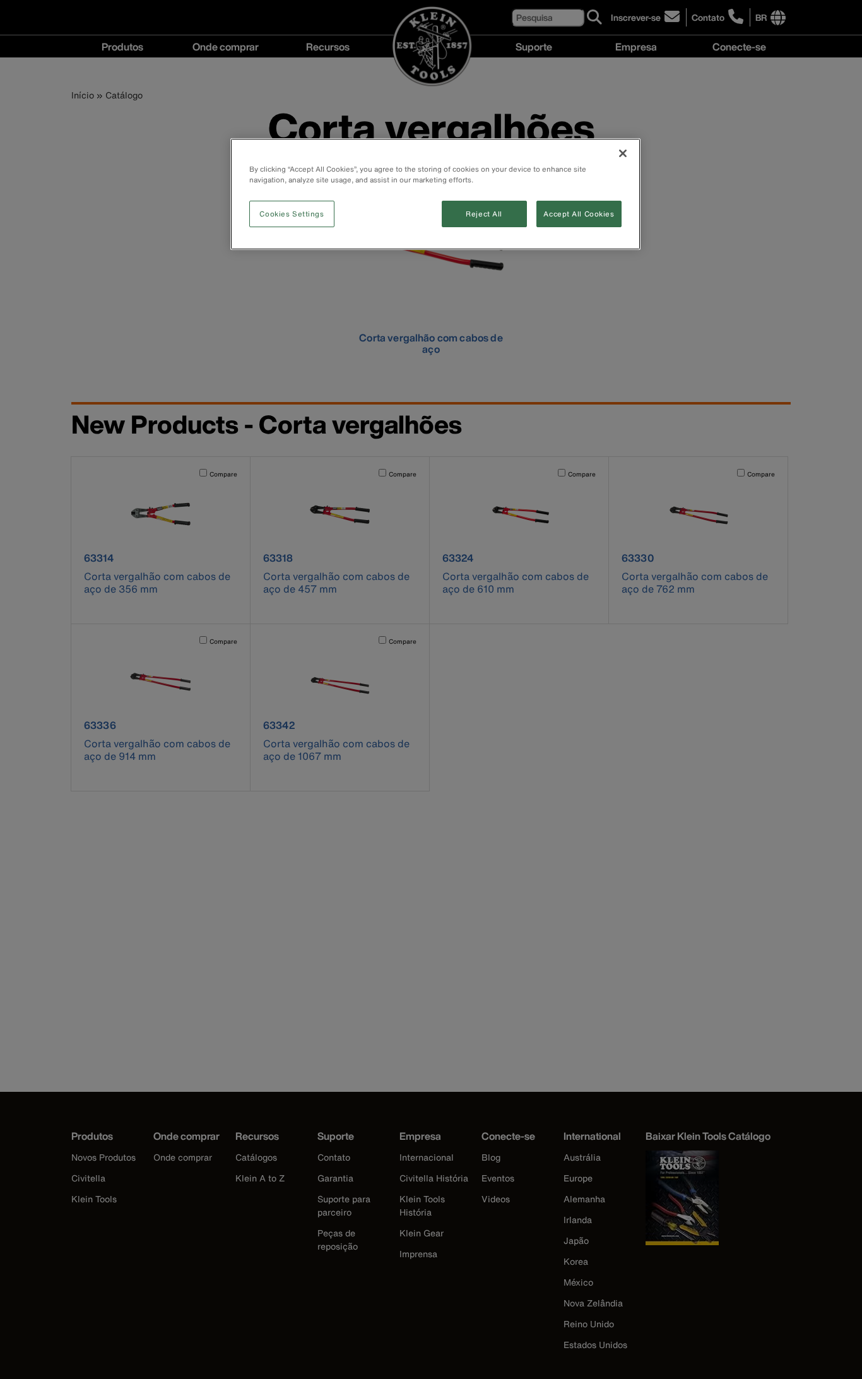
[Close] (623, 153)
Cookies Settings (291, 213)
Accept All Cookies (578, 213)
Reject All (484, 213)
